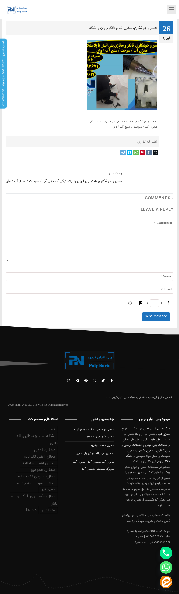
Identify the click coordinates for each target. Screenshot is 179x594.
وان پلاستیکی (152, 439)
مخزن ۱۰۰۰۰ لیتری (102, 445)
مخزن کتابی (48, 510)
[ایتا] (166, 582)
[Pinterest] (142, 152)
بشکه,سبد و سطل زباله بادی (37, 439)
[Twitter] (155, 152)
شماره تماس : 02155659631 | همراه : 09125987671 (3, 74)
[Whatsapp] (166, 567)
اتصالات (49, 429)
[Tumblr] (149, 152)
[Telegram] (123, 152)
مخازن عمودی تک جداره (36, 476)
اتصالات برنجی (133, 445)
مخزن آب (164, 434)
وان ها (31, 510)
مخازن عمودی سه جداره (36, 483)
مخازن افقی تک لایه (39, 456)
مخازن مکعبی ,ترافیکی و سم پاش (34, 500)
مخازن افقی (44, 450)
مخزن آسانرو (136, 472)
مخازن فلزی (48, 490)
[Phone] (166, 553)
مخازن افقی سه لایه (38, 463)
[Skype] (129, 152)
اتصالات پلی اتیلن (156, 445)
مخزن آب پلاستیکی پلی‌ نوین (95, 453)
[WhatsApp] (136, 152)
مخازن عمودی (43, 470)
